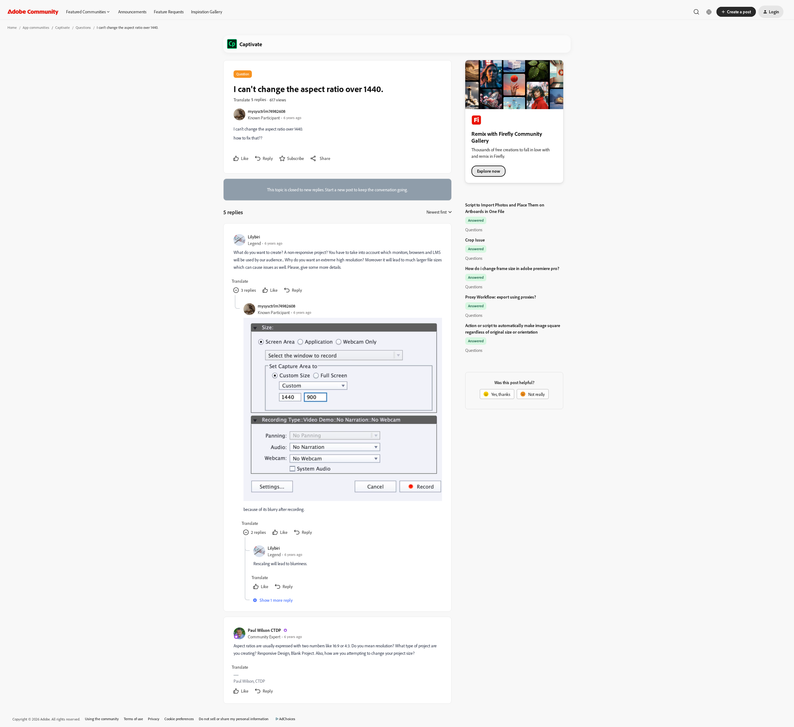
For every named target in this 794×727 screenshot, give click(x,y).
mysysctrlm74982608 (266, 111)
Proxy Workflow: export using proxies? (500, 296)
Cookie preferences (179, 718)
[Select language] (709, 12)
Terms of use (133, 718)
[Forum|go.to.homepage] (33, 12)
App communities (36, 27)
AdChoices (287, 718)
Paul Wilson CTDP (264, 630)
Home (12, 27)
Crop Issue (475, 239)
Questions (83, 27)
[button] (736, 12)
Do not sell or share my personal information (234, 718)
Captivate (62, 27)
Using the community (102, 718)
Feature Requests (169, 11)
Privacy (153, 718)
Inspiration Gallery (206, 11)
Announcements (132, 11)
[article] (337, 264)
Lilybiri (254, 236)
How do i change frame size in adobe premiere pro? (512, 268)
